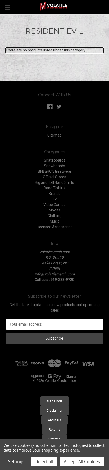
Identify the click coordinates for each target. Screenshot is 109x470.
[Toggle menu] (7, 7)
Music (55, 221)
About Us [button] (54, 420)
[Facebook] (50, 106)
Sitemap (54, 135)
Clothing (54, 216)
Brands (55, 193)
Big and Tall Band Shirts (54, 182)
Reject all (44, 461)
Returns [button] (54, 429)
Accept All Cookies (82, 461)
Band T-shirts (55, 188)
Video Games (54, 205)
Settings (16, 461)
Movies (55, 210)
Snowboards (54, 166)
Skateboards (54, 160)
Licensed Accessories (54, 227)
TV (54, 199)
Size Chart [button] (54, 401)
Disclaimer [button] (54, 410)
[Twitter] (59, 106)
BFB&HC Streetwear (54, 171)
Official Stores (54, 177)
